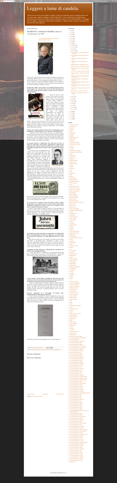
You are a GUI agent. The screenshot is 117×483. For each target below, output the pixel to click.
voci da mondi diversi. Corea (76, 370)
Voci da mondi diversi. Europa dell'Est (78, 383)
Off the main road (73, 254)
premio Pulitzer (73, 263)
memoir (71, 244)
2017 (71, 113)
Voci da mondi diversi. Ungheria (76, 456)
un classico (72, 329)
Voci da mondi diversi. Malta (76, 413)
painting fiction (73, 255)
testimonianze (73, 318)
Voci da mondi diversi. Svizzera (76, 445)
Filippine (71, 176)
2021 (71, 40)
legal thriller (72, 234)
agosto (72, 96)
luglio (72, 98)
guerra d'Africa (73, 192)
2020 (71, 41)
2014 (71, 119)
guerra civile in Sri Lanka (75, 189)
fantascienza (72, 173)
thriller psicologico (74, 323)
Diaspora (72, 158)
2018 (71, 111)
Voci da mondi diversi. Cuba (76, 373)
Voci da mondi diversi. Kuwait (76, 405)
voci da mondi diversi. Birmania (76, 358)
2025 (71, 32)
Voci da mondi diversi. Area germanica (52, 349)
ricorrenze (72, 275)
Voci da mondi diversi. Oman (76, 424)
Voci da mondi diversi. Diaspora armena (78, 378)
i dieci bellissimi (73, 213)
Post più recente (30, 394)
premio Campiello (73, 258)
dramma (71, 166)
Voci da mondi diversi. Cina (75, 367)
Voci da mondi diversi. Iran (75, 400)
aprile (72, 103)
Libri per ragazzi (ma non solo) (76, 237)
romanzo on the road (74, 292)
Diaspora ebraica (73, 163)
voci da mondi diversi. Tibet (75, 450)
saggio (71, 302)
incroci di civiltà (73, 224)
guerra (71, 184)
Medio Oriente (73, 242)
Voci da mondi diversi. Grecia (76, 394)
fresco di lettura (73, 178)
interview (72, 228)
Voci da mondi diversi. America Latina (78, 346)
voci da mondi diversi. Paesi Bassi (77, 426)
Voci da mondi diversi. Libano (76, 407)
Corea (71, 153)
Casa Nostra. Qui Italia (74, 142)
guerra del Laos (73, 199)
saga (71, 300)
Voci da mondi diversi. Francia (76, 384)
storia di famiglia (73, 315)
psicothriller (72, 270)
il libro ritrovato (73, 218)
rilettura (71, 276)
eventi (71, 171)
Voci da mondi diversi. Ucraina (76, 455)
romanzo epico (73, 289)
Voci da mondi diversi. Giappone (77, 391)
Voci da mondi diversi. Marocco (76, 415)
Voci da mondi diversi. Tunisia (76, 452)
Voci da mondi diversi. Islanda (76, 402)
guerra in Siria (73, 207)
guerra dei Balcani (74, 195)
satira (71, 304)
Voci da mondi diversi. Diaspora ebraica (78, 379)
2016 (71, 115)
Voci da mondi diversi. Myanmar (76, 419)
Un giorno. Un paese (74, 331)
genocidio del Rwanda (74, 181)
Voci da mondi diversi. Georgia (76, 386)
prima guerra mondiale (75, 266)
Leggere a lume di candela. (53, 8)
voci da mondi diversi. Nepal (76, 421)
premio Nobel (73, 262)
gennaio (73, 109)
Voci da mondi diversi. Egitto (76, 381)
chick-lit (71, 145)
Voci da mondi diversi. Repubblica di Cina (79, 434)
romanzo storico (73, 297)
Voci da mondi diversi (74, 339)
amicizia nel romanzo (74, 124)
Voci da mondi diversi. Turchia (76, 453)
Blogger (64, 472)
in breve (71, 221)
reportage (72, 273)
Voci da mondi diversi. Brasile (76, 360)
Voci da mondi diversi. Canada (76, 365)
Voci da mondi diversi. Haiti (75, 396)
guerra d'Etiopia (73, 194)
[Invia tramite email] (46, 347)
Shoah (71, 307)
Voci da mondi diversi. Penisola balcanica (79, 429)
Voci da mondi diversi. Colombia (77, 368)
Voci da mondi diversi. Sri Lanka (76, 440)
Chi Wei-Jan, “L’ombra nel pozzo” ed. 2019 (80, 71)
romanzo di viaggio (74, 287)
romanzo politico (73, 295)
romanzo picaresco (74, 294)
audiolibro (72, 129)
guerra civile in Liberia (74, 187)
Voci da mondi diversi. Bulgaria (76, 362)
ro (70, 279)
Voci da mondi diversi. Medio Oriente (77, 416)
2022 (71, 38)
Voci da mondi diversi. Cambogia (77, 363)
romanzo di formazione (75, 286)
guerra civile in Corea (74, 186)
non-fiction (72, 252)
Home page (45, 394)
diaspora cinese (73, 162)
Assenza (71, 128)
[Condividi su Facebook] (51, 347)
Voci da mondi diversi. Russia (76, 437)
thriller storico (72, 325)
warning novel (73, 461)
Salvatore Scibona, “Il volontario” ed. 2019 (80, 66)
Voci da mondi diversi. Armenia (76, 350)
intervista (43, 349)
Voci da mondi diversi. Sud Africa (77, 444)
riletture (71, 278)
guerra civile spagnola (74, 191)
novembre (73, 47)
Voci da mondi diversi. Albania (76, 344)
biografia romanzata (74, 137)
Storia (71, 312)
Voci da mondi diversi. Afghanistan (77, 341)
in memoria (72, 223)
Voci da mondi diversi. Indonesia (77, 399)
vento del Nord (73, 334)
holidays (71, 212)
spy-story (72, 310)
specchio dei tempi (74, 308)
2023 (71, 36)
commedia (72, 147)
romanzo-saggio (73, 299)
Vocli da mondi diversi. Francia (76, 460)
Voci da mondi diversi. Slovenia (76, 439)
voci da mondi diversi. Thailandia (77, 448)
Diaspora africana (73, 160)
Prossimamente (73, 268)
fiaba (71, 174)
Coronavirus (72, 155)
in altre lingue (73, 220)
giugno (72, 99)
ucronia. (71, 326)
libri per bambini (73, 236)
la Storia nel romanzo (74, 233)
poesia (71, 257)
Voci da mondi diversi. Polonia (76, 432)
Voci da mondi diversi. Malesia (76, 409)
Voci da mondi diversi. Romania (76, 436)
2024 (71, 34)
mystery (71, 247)
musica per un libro (74, 245)
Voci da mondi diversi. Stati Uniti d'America (79, 442)
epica (71, 170)
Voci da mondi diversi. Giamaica (76, 389)
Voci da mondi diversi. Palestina (76, 427)
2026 (71, 30)
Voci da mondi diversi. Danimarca (77, 375)
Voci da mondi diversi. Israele (76, 404)
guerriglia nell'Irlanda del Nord (76, 210)
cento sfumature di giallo (36, 349)
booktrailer (72, 141)
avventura (72, 134)
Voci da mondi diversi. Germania (77, 388)
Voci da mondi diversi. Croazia (76, 371)
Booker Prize (72, 139)
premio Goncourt (73, 260)
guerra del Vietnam (74, 200)
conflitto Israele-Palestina (75, 150)
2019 (71, 43)
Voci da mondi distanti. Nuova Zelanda (78, 337)
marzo (72, 105)
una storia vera (73, 333)
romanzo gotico (73, 291)
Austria (71, 131)
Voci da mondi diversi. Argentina (76, 349)
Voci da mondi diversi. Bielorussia (77, 357)
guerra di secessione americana (77, 202)
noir (70, 249)
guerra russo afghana (74, 208)
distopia (71, 165)
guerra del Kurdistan (74, 197)
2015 (71, 117)
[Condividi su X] (49, 347)
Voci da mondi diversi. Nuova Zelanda (78, 423)
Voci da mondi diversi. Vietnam (76, 458)
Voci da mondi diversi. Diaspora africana (78, 376)
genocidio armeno (74, 179)
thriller (71, 320)
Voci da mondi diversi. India (76, 397)
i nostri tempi (72, 215)
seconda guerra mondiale (75, 305)
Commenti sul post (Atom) (36, 396)
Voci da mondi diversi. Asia (75, 352)
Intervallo (72, 226)
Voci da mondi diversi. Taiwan (76, 447)
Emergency (72, 168)
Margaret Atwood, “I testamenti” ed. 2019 (79, 64)
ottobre (72, 49)
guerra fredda (73, 203)
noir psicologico (73, 250)
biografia (71, 136)
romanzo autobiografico (75, 283)
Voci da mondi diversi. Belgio (76, 355)
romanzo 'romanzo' (74, 281)
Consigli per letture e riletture (76, 152)
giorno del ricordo (73, 182)
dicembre (73, 45)
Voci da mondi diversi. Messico (76, 418)
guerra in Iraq (72, 205)
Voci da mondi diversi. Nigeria (76, 336)
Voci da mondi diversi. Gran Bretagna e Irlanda (80, 392)
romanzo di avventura (74, 284)
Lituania (71, 239)
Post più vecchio (59, 394)
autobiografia (72, 132)
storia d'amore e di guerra (75, 313)
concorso (72, 149)
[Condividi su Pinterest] (52, 347)
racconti (71, 271)
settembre (73, 50)
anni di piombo (73, 126)
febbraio (73, 107)
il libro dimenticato (74, 216)
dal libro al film (73, 157)
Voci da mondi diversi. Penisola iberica (78, 431)
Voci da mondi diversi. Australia (76, 354)
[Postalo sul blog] (48, 347)
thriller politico (73, 321)
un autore (72, 328)
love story (72, 241)
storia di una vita (73, 316)
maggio (72, 101)
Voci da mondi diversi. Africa (76, 342)
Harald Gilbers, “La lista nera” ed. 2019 (79, 90)
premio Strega (73, 265)
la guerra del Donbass (74, 231)
